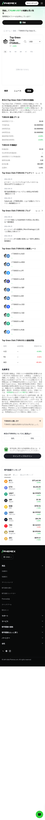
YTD (31, 52)
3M (21, 52)
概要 (6, 90)
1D (5, 52)
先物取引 (4, 571)
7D (10, 52)
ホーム (8, 31)
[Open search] (25, 41)
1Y (26, 52)
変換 (29, 90)
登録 (24, 22)
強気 (12, 438)
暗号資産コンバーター (9, 593)
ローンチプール (7, 604)
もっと (38, 173)
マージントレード (7, 582)
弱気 (32, 438)
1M (15, 52)
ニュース (17, 90)
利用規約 (10, 392)
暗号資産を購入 (7, 588)
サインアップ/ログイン (22, 456)
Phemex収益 (6, 599)
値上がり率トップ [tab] (26, 475)
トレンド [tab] (7, 475)
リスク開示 (22, 392)
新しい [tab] (15, 475)
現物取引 (4, 577)
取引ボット (5, 610)
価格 (14, 31)
